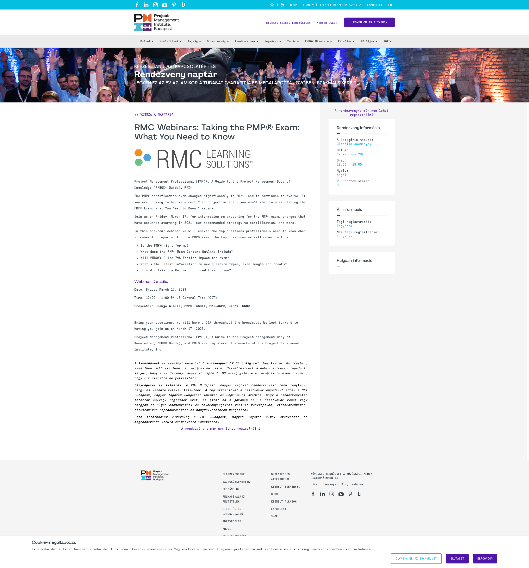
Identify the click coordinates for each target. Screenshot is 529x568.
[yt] (164, 5)
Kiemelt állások (284, 501)
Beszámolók (231, 489)
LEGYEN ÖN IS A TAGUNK (369, 22)
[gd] (183, 4)
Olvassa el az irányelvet (416, 558)
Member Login (327, 22)
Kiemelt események (285, 486)
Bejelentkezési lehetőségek (288, 22)
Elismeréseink (234, 474)
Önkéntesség (216, 41)
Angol (227, 528)
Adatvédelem (232, 521)
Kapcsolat (374, 5)
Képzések (271, 41)
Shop (293, 5)
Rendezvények (245, 41)
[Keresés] (272, 5)
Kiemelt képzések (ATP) (338, 5)
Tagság (193, 41)
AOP (386, 41)
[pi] (174, 4)
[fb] (136, 4)
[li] (146, 4)
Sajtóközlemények (236, 481)
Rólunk (145, 41)
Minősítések (169, 41)
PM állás (345, 41)
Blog (306, 5)
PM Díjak (367, 41)
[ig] (155, 4)
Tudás (291, 41)
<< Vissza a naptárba (154, 114)
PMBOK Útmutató (317, 41)
